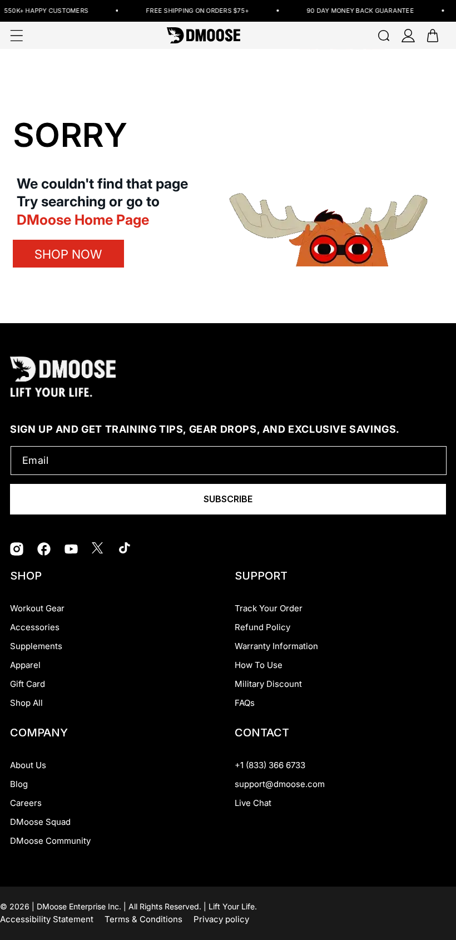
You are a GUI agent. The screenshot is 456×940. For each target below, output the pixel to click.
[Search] (383, 35)
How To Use (258, 665)
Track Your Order (269, 608)
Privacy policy (221, 919)
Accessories (35, 627)
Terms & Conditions (143, 919)
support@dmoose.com (280, 784)
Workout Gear (37, 608)
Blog (19, 784)
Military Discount (268, 684)
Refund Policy (262, 627)
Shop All (26, 702)
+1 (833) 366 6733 (270, 765)
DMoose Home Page (83, 219)
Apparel (25, 665)
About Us (28, 765)
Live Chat (253, 803)
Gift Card (27, 684)
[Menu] (16, 35)
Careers (26, 803)
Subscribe (228, 498)
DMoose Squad (40, 822)
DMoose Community (50, 840)
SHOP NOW (68, 254)
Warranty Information (276, 646)
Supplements (36, 646)
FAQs (245, 702)
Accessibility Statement (46, 919)
